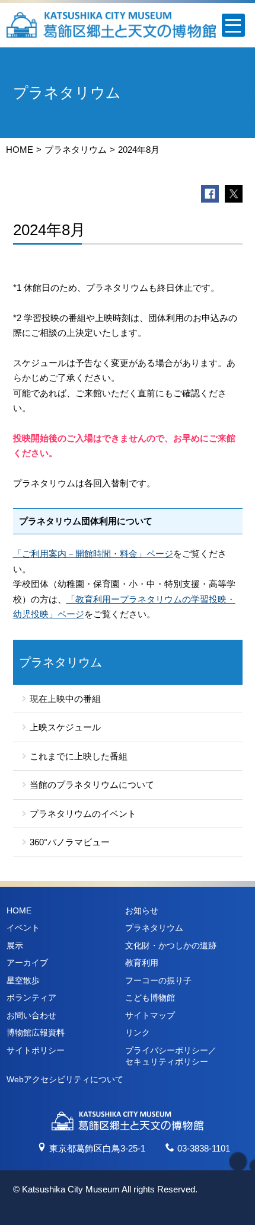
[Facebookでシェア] (210, 194)
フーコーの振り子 (158, 980)
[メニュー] (233, 25)
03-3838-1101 (203, 1148)
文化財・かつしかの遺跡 (170, 945)
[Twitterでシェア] (234, 194)
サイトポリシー (36, 1050)
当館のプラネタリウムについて (92, 785)
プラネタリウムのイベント (83, 814)
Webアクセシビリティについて (65, 1079)
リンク (137, 1032)
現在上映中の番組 (65, 699)
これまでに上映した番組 (79, 756)
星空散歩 (23, 980)
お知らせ (141, 910)
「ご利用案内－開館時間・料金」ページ (93, 554)
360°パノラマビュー (70, 842)
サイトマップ (150, 1015)
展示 (15, 945)
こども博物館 (150, 997)
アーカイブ (27, 962)
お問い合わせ (31, 1015)
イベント (23, 927)
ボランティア (31, 997)
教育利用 (141, 962)
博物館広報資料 (36, 1032)
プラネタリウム (75, 150)
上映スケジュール (65, 727)
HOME (19, 150)
